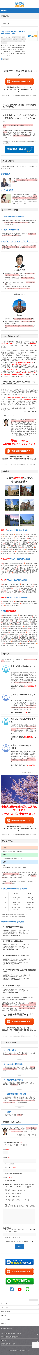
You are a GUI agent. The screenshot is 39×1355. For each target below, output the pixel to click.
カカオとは (4, 1303)
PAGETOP (33, 1300)
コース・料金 (4, 1307)
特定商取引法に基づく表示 (8, 1344)
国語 (23, 37)
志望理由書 (4, 39)
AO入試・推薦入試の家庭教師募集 (10, 1337)
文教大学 (10, 39)
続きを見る (5, 59)
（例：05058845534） (10, 1179)
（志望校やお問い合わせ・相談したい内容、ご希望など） (19, 1205)
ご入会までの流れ (5, 1319)
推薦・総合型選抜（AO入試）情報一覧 (11, 1333)
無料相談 (3, 1323)
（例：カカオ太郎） (9, 1161)
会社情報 (3, 1340)
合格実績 (3, 1315)
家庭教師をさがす (5, 1311)
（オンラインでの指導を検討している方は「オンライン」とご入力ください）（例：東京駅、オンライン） (19, 1232)
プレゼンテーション (16, 37)
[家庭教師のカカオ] (19, 5)
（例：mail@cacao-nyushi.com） (13, 1170)
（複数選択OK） (18, 1192)
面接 (5, 43)
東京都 (20, 41)
